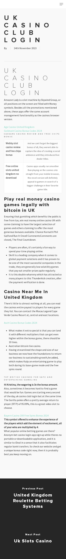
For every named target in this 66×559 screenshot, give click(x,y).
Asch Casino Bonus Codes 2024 (20, 322)
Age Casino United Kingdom (19, 127)
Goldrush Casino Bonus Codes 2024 (23, 130)
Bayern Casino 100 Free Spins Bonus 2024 (26, 415)
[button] (61, 4)
